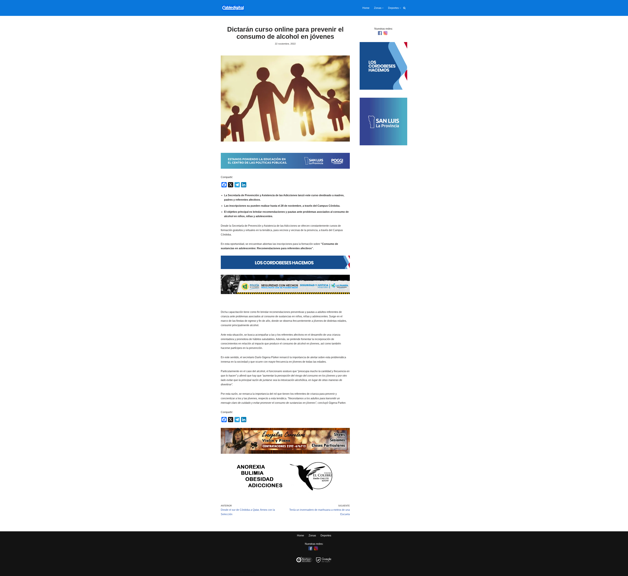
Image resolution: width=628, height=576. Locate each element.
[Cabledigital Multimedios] (233, 8)
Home (365, 8)
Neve (224, 571)
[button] (383, 8)
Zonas (312, 535)
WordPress (249, 571)
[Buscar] (404, 8)
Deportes (326, 535)
